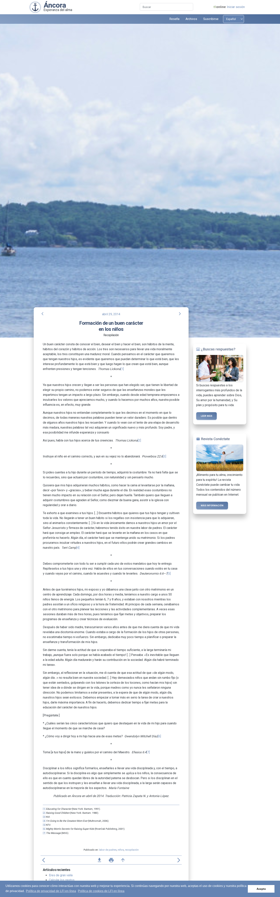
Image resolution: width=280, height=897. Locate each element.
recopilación (132, 849)
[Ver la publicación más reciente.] (35, 7)
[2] (139, 440)
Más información (212, 505)
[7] (148, 752)
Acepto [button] (261, 888)
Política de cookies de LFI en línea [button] (101, 891)
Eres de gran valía (61, 875)
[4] (77, 547)
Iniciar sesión (236, 7)
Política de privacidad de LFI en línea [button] (51, 891)
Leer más (206, 416)
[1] (122, 369)
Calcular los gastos (61, 880)
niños (121, 849)
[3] (164, 456)
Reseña (174, 19)
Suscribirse (210, 19)
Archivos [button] (191, 19)
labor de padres (108, 849)
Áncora (55, 5)
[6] (159, 736)
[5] (169, 573)
